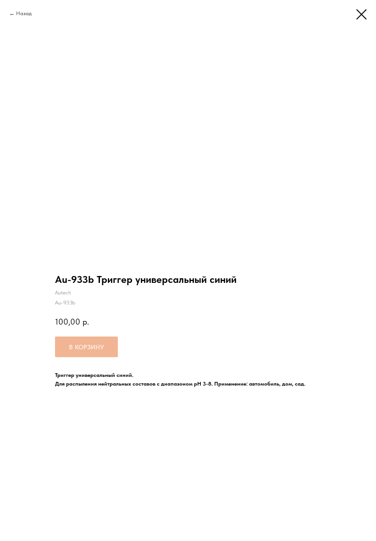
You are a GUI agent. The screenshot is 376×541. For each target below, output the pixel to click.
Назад (24, 13)
